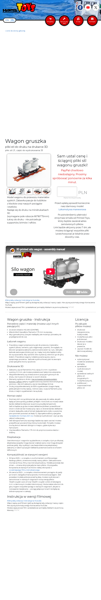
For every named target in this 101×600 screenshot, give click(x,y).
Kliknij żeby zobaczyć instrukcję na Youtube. (22, 300)
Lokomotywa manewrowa (72, 209)
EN (7, 20)
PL (12, 20)
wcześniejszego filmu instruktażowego (24, 470)
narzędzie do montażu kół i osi (21, 416)
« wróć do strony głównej (15, 31)
